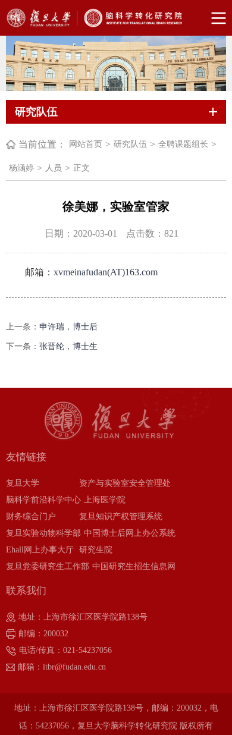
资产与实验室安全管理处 (125, 483)
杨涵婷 (21, 168)
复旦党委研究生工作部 (47, 566)
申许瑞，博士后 (68, 326)
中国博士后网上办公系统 (129, 533)
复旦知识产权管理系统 (120, 516)
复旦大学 (22, 483)
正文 (81, 168)
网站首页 (85, 144)
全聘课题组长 (183, 144)
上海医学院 (105, 499)
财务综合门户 (31, 516)
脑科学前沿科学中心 (43, 499)
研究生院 (95, 549)
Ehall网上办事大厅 (40, 549)
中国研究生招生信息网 (133, 566)
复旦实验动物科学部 (43, 533)
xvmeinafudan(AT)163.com (106, 272)
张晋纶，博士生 (68, 346)
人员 (53, 168)
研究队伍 (130, 144)
